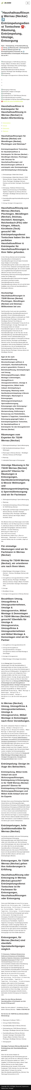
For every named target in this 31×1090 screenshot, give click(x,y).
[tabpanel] (15, 95)
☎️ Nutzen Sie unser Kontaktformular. (12, 101)
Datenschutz (4, 1088)
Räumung (5, 131)
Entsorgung (6, 128)
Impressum (25, 1086)
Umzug (5, 125)
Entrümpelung (6, 123)
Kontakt (11, 1088)
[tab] (16, 80)
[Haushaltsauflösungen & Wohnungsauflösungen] (6, 3)
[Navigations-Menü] (28, 3)
